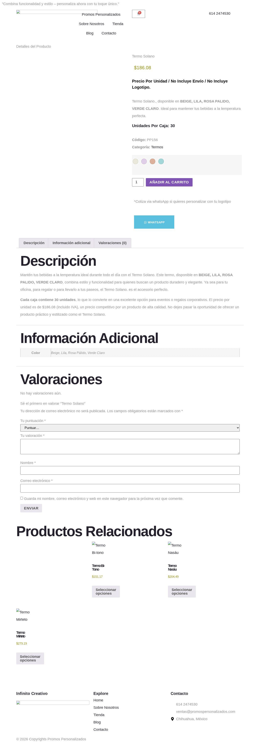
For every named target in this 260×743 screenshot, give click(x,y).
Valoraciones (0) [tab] (113, 243)
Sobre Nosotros (91, 24)
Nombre (28, 463)
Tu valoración (32, 436)
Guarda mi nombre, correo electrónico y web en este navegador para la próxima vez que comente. (103, 498)
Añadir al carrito (169, 182)
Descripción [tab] (34, 243)
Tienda (117, 24)
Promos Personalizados (101, 14)
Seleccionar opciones (106, 591)
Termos (157, 147)
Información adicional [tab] (71, 243)
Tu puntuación (33, 421)
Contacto (109, 33)
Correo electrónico (36, 481)
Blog (89, 33)
